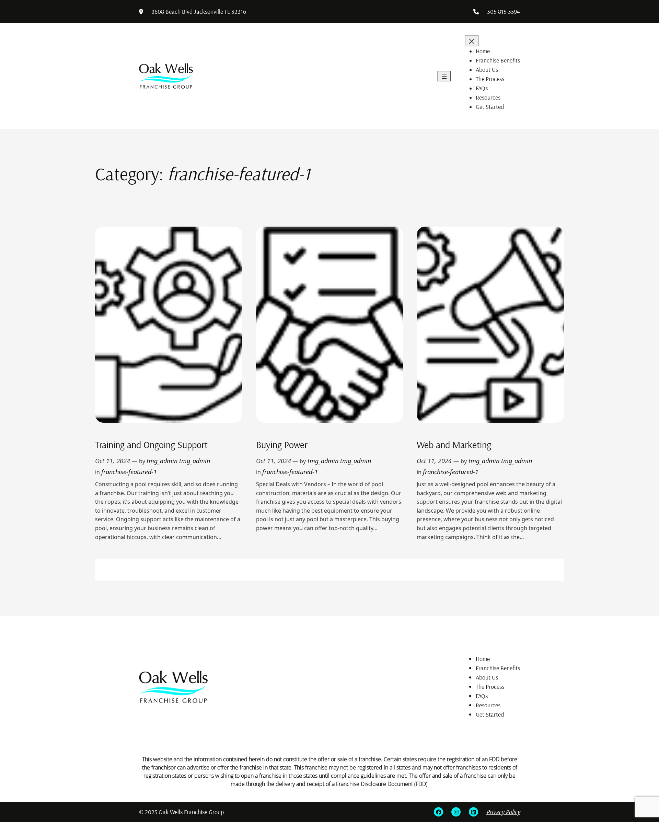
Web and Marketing (454, 444)
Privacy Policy (503, 812)
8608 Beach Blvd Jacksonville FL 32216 (198, 11)
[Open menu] (444, 76)
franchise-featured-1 (129, 472)
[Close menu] (471, 40)
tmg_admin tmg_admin (178, 461)
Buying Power (282, 444)
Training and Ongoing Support (151, 444)
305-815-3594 (503, 11)
